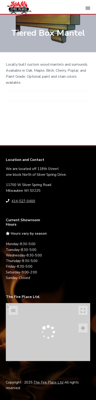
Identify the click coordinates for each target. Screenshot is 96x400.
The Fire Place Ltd (48, 382)
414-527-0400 (23, 201)
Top (91, 394)
